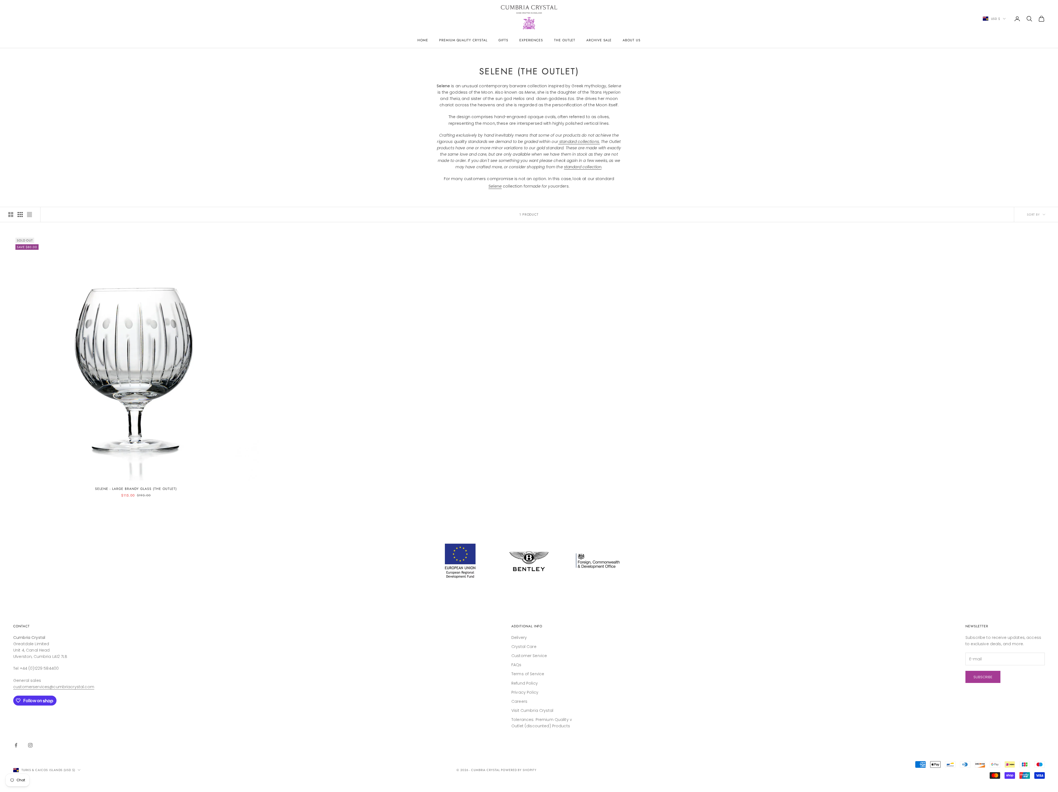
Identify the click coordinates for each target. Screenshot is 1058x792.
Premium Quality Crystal (463, 40)
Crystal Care (523, 646)
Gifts (503, 40)
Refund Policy (524, 683)
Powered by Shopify (518, 770)
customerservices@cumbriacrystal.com (53, 687)
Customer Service (529, 655)
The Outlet (564, 40)
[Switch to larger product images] (10, 214)
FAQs (516, 665)
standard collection (583, 167)
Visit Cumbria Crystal (532, 710)
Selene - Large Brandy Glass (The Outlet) (136, 488)
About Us (632, 40)
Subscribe (982, 677)
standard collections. (579, 141)
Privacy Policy (524, 692)
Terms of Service (527, 674)
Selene (495, 186)
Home (422, 40)
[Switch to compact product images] (29, 214)
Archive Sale (599, 40)
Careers (519, 701)
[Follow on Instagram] (30, 745)
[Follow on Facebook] (16, 745)
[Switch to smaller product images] (20, 214)
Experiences (531, 40)
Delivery (519, 637)
